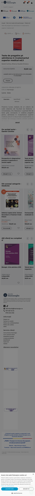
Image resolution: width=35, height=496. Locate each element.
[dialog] (17, 484)
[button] (17, 493)
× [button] (33, 474)
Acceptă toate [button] (10, 489)
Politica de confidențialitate (7, 486)
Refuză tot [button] (26, 489)
